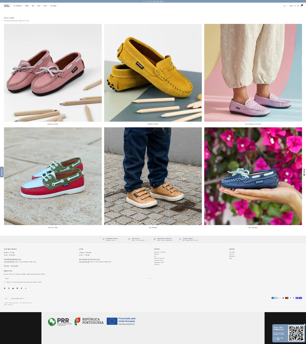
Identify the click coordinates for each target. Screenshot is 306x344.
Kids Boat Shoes (53, 227)
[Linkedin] (27, 288)
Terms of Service (159, 258)
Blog (230, 258)
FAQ (155, 256)
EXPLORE (232, 249)
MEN (33, 6)
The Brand (232, 252)
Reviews (156, 254)
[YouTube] (14, 288)
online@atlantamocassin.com (12, 259)
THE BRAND (53, 6)
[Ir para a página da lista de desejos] (295, 6)
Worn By (231, 254)
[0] (301, 6)
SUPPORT (157, 249)
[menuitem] (18, 5)
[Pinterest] (18, 288)
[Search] (298, 6)
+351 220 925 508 (84, 262)
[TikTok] (22, 288)
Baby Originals (253, 227)
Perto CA (10, 304)
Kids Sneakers (153, 227)
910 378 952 (14, 266)
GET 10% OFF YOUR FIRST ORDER (154, 1)
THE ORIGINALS (17, 6)
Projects (156, 264)
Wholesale (232, 256)
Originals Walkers (52, 124)
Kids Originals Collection (253, 124)
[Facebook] (5, 288)
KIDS (38, 6)
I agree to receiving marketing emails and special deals (24, 282)
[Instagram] (10, 288)
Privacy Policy (158, 260)
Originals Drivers (153, 124)
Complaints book (159, 262)
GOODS (45, 6)
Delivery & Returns (159, 252)
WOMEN (26, 6)
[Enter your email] (150, 278)
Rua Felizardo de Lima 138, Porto (89, 259)
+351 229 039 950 (9, 262)
